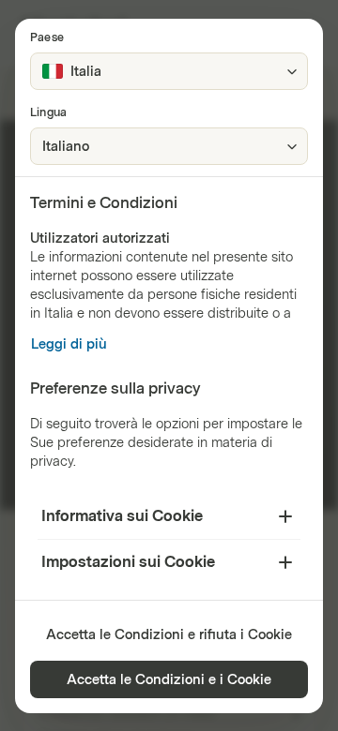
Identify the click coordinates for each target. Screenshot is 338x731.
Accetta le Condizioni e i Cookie (169, 680)
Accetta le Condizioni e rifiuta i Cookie (169, 635)
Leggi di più (69, 344)
